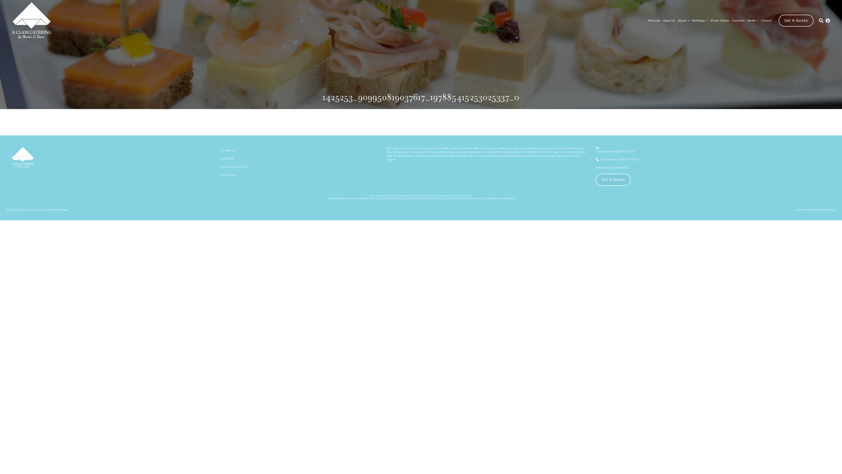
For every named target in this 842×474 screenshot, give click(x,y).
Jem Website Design (823, 209)
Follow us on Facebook (612, 167)
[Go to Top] (835, 467)
